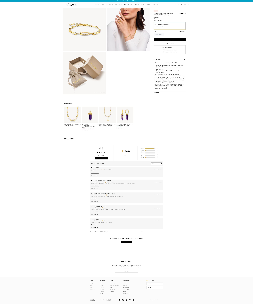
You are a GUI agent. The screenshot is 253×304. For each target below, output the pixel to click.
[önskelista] (178, 4)
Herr (102, 4)
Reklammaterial (126, 289)
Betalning (102, 289)
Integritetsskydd (101, 299)
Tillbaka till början (104, 231)
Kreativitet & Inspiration (114, 285)
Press (91, 287)
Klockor (137, 4)
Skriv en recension (101, 158)
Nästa (143, 232)
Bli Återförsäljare (126, 283)
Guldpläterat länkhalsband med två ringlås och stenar (106, 125)
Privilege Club (112, 289)
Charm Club (118, 4)
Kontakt (101, 293)
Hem (155, 20)
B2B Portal (125, 285)
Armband (159, 20)
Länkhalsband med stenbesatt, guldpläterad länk (71, 125)
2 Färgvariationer (108, 126)
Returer (101, 285)
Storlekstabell (183, 31)
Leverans (102, 291)
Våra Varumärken (126, 287)
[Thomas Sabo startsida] (71, 4)
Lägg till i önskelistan (170, 43)
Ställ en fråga (126, 242)
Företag (91, 283)
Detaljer (156, 92)
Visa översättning (95, 173)
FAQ (101, 283)
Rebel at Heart (128, 4)
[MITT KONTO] (185, 4)
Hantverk (111, 287)
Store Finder (92, 289)
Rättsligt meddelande (154, 299)
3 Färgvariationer (85, 130)
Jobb (91, 285)
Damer (97, 4)
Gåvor (142, 4)
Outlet (148, 4)
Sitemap (161, 299)
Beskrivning (157, 59)
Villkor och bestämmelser (92, 300)
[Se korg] (188, 4)
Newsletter (112, 291)
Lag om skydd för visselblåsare (109, 300)
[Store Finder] (181, 4)
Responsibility (112, 283)
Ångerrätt (102, 287)
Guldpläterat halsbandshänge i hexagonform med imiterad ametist (88, 126)
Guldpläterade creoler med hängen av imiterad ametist (123, 125)
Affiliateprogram (126, 293)
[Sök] (175, 4)
